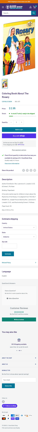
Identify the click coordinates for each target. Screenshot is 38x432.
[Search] (33, 13)
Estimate (8, 254)
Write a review (19, 319)
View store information (12, 163)
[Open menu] (3, 7)
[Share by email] (34, 170)
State (4, 232)
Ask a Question (13, 298)
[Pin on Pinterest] (27, 170)
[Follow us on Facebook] (3, 401)
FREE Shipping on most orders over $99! (19, 1)
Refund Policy (6, 262)
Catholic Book (7, 101)
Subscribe (8, 386)
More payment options (19, 150)
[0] (34, 7)
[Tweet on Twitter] (31, 170)
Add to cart (19, 129)
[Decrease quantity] (11, 122)
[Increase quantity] (21, 122)
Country (4, 223)
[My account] (30, 7)
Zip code (4, 242)
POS (3, 428)
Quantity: (5, 122)
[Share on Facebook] (23, 170)
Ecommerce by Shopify (13, 428)
